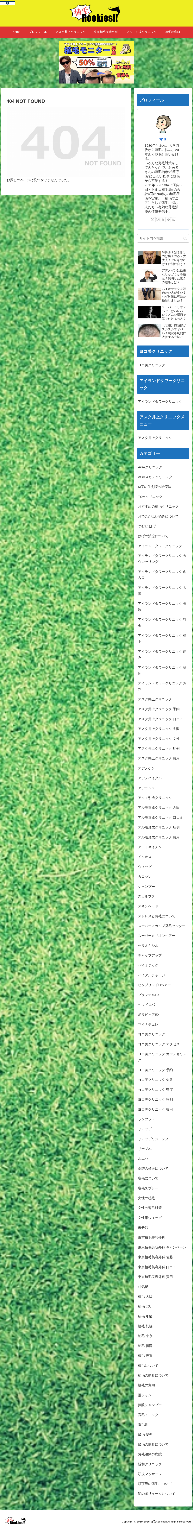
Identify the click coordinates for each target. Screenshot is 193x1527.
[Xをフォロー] (152, 219)
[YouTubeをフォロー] (163, 219)
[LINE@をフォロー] (168, 219)
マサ (163, 139)
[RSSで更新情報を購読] (173, 219)
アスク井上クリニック (155, 438)
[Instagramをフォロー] (157, 219)
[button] (185, 238)
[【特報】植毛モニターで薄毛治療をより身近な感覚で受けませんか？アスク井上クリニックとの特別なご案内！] (96, 62)
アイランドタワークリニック (160, 401)
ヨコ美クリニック (151, 365)
